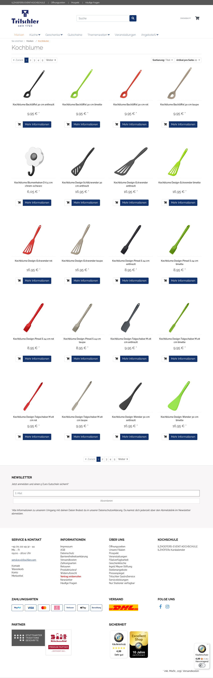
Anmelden (184, 18)
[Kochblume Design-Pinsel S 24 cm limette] (179, 239)
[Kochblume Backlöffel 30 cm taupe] (179, 83)
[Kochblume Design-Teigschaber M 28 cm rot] (33, 395)
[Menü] (208, 645)
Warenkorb (18, 569)
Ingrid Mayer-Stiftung (120, 566)
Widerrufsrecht (68, 573)
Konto (15, 572)
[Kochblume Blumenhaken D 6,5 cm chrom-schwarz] (33, 161)
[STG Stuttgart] (28, 638)
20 (187, 60)
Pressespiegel (116, 573)
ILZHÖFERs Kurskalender (171, 550)
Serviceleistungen (118, 579)
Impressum (66, 546)
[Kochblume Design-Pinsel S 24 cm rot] (33, 317)
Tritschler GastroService (122, 576)
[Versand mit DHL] (123, 607)
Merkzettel (17, 575)
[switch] (202, 665)
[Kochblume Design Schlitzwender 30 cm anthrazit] (82, 161)
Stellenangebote (118, 569)
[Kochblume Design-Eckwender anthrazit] (130, 161)
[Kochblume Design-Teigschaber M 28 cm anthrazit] (131, 317)
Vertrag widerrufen (70, 576)
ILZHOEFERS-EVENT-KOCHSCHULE (28, 2)
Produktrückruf (68, 569)
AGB (62, 550)
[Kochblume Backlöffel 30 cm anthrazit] (33, 83)
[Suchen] (132, 18)
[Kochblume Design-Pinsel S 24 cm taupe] (82, 317)
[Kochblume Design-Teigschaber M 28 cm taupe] (82, 395)
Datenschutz (67, 553)
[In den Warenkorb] (19, 124)
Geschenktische (117, 563)
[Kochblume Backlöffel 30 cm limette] (82, 83)
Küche (33, 34)
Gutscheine (75, 34)
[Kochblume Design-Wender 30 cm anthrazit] (131, 395)
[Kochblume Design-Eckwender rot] (33, 239)
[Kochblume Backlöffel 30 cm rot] (131, 83)
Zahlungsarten (68, 563)
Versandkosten (68, 560)
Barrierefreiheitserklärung (74, 556)
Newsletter (66, 579)
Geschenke (53, 34)
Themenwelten (98, 34)
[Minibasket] (197, 18)
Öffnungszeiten (58, 2)
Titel (162, 60)
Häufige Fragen (92, 2)
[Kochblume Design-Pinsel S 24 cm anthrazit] (130, 239)
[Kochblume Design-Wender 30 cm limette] (179, 395)
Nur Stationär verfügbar (122, 583)
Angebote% (149, 34)
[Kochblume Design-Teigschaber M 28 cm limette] (179, 317)
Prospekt (75, 2)
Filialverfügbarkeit (118, 560)
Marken (19, 34)
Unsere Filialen (117, 550)
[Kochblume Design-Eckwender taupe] (82, 239)
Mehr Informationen (37, 124)
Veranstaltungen (125, 34)
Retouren (65, 566)
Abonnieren (106, 500)
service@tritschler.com (24, 560)
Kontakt (16, 566)
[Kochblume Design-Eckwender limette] (179, 161)
